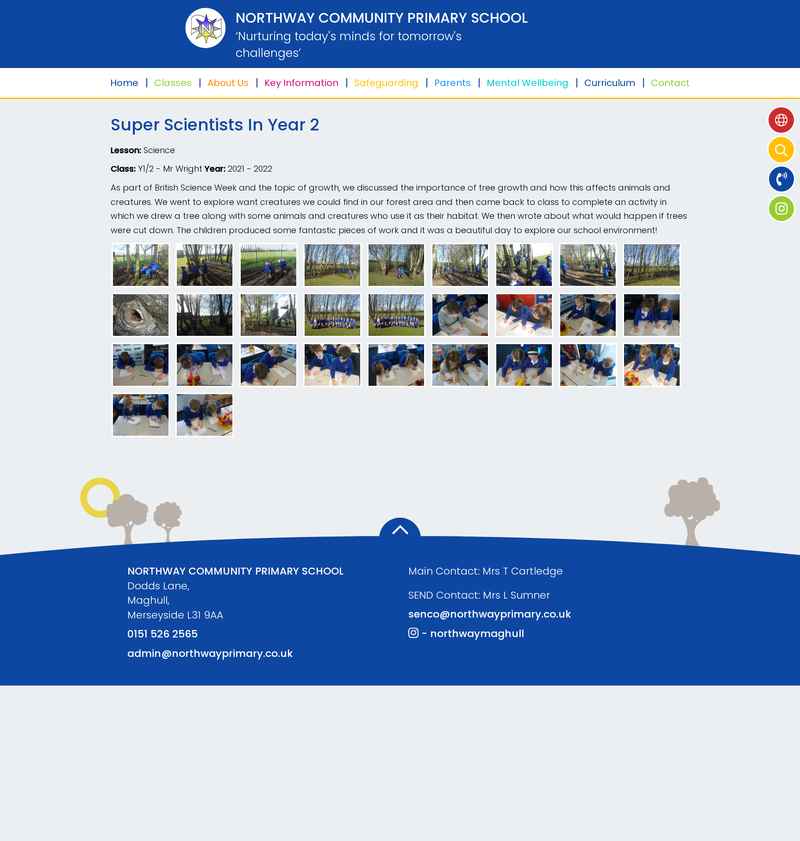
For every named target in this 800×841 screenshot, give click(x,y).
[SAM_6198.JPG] (652, 364)
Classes (173, 82)
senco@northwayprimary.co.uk (489, 614)
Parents (452, 82)
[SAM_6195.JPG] (204, 364)
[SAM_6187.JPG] (332, 364)
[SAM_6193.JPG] (588, 314)
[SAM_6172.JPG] (332, 264)
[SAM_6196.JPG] (141, 414)
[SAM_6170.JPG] (588, 264)
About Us (228, 82)
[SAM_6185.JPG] (652, 314)
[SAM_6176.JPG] (460, 264)
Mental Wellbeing (528, 82)
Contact (670, 82)
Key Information (301, 82)
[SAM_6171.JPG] (268, 314)
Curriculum (609, 82)
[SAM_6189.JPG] (268, 364)
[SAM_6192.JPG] (524, 364)
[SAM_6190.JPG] (460, 364)
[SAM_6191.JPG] (588, 364)
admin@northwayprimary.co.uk (210, 653)
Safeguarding (386, 82)
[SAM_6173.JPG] (652, 264)
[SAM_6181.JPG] (396, 314)
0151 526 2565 (162, 634)
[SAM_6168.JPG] (268, 264)
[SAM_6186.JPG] (141, 364)
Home (124, 82)
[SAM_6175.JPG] (141, 314)
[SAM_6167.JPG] (204, 264)
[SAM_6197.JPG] (204, 414)
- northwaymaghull (471, 633)
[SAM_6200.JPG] (396, 364)
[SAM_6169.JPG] (204, 314)
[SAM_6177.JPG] (524, 264)
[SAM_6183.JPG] (524, 314)
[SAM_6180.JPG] (332, 314)
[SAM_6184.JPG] (460, 314)
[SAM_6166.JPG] (141, 264)
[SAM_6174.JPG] (396, 264)
